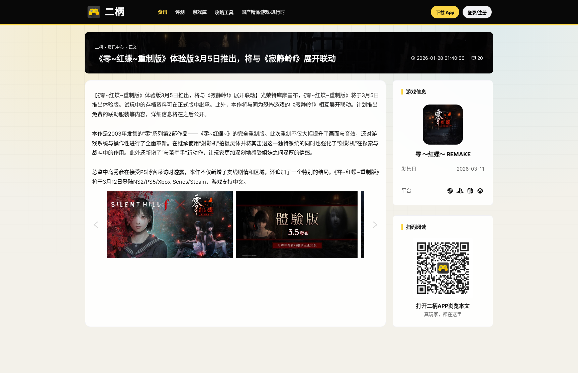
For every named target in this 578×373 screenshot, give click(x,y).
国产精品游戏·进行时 (263, 12)
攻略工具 (224, 12)
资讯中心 (116, 47)
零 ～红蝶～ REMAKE (443, 154)
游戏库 (200, 12)
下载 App (445, 12)
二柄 (99, 47)
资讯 (162, 12)
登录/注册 (477, 12)
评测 (180, 12)
